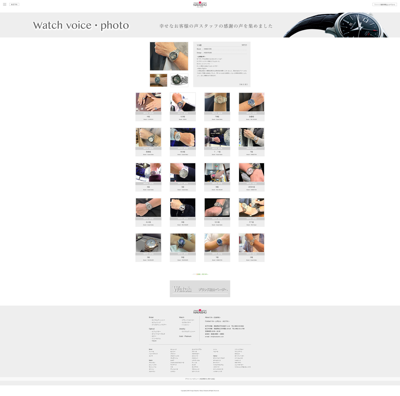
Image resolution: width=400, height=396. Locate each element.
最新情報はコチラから (384, 4)
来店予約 (14, 4)
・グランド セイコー (187, 320)
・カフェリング (155, 322)
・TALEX (153, 341)
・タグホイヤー (186, 322)
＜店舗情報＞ (213, 317)
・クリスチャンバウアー (158, 325)
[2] (198, 274)
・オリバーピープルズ (157, 334)
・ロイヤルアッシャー (157, 320)
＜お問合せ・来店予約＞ (217, 321)
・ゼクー (153, 336)
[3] (199, 274)
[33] (203, 274)
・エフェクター (155, 331)
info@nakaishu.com (217, 336)
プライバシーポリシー (192, 379)
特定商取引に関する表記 (207, 379)
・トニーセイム (155, 338)
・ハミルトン (185, 325)
